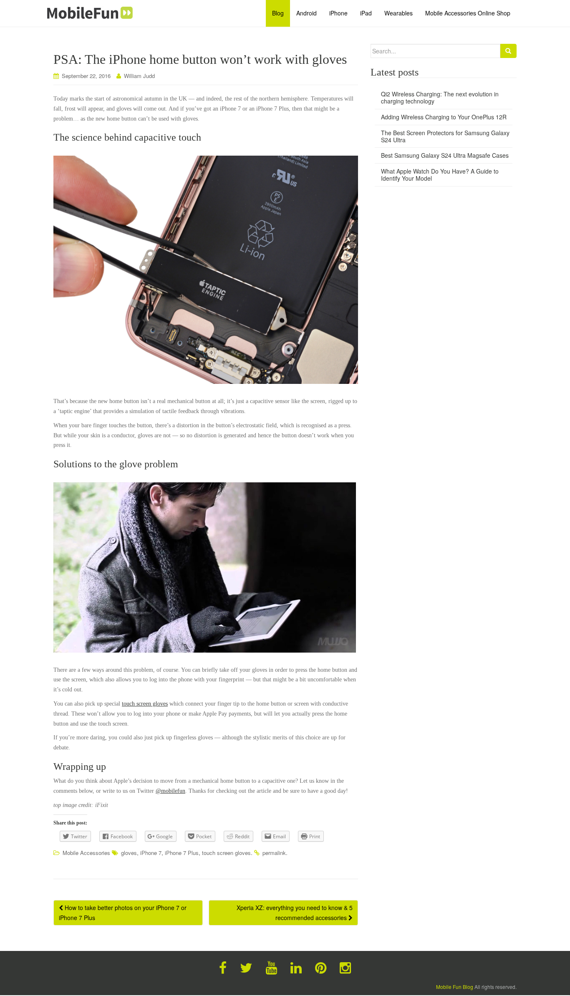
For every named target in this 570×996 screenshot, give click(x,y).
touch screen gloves (145, 704)
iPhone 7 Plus (182, 853)
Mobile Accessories (86, 853)
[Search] (508, 51)
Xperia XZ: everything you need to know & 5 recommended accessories (295, 912)
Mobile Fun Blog (454, 986)
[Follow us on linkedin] (296, 966)
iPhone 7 (150, 853)
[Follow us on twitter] (246, 966)
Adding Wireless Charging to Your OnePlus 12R (444, 117)
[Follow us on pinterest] (320, 966)
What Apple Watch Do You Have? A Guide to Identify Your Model (440, 174)
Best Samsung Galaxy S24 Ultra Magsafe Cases (445, 155)
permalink (274, 853)
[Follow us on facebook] (223, 966)
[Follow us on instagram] (345, 966)
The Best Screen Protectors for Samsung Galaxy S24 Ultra (445, 136)
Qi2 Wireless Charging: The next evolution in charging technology (440, 97)
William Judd (139, 76)
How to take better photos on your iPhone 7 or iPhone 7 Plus (123, 912)
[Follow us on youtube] (271, 966)
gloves (129, 853)
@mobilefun (170, 791)
